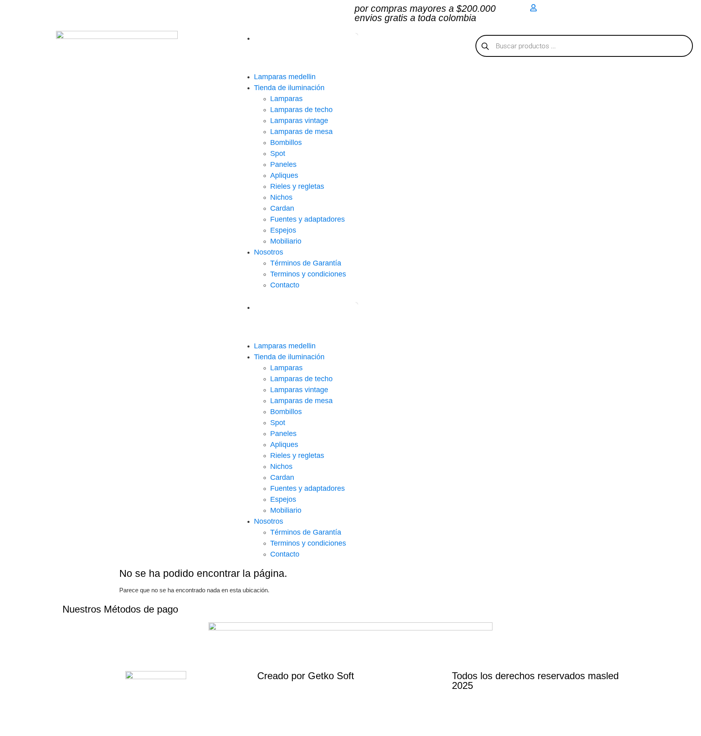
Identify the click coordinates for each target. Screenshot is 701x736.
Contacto (284, 285)
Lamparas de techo (301, 110)
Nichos (281, 197)
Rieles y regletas (297, 186)
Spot (277, 153)
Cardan (282, 208)
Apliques (284, 175)
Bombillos (286, 142)
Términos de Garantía (305, 263)
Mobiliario (285, 241)
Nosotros (268, 252)
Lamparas (286, 99)
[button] (350, 295)
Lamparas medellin (285, 77)
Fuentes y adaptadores (307, 219)
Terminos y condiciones (308, 274)
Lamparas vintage (299, 121)
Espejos (283, 230)
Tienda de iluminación (289, 88)
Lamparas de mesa (301, 131)
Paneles (283, 164)
